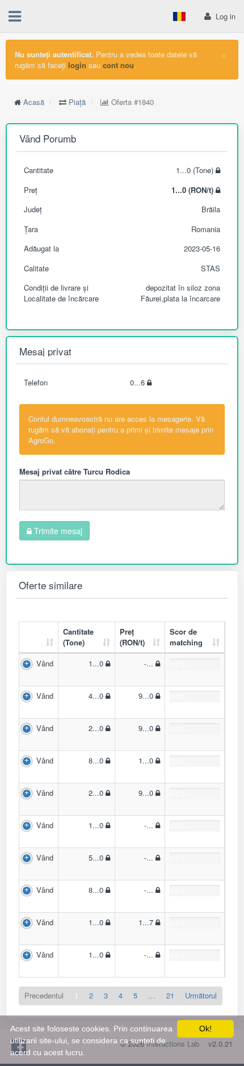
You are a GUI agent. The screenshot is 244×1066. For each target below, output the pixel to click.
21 (170, 995)
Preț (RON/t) (132, 637)
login (77, 65)
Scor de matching (186, 637)
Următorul (201, 995)
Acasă (33, 101)
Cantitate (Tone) (78, 637)
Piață (77, 101)
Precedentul (44, 995)
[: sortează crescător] (38, 637)
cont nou (118, 65)
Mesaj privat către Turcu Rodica (74, 471)
